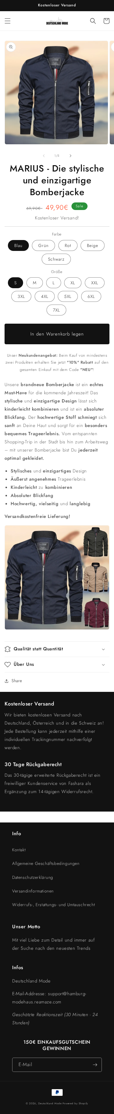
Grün (43, 245)
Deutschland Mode (50, 1103)
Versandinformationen (33, 891)
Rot (68, 245)
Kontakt (19, 850)
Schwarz (56, 259)
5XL (67, 296)
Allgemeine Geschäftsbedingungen (46, 863)
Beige (92, 245)
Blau (18, 245)
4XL (44, 296)
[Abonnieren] (95, 1065)
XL (73, 283)
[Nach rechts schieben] (70, 155)
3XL (21, 296)
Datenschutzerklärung (32, 877)
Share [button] (17, 681)
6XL (91, 296)
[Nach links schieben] (43, 155)
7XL (56, 310)
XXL (94, 283)
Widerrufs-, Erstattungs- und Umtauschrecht (53, 905)
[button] (7, 21)
